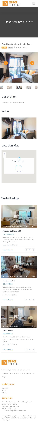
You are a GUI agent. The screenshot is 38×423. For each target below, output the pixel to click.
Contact (4, 392)
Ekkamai (18, 47)
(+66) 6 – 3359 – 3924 (9, 408)
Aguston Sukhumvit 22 (12, 231)
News (3, 390)
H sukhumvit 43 (9, 281)
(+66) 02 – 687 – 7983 (11, 406)
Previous (6, 63)
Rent (10, 47)
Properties (5, 388)
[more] (15, 242)
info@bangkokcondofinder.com (16, 411)
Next (32, 63)
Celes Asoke (8, 331)
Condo (4, 47)
